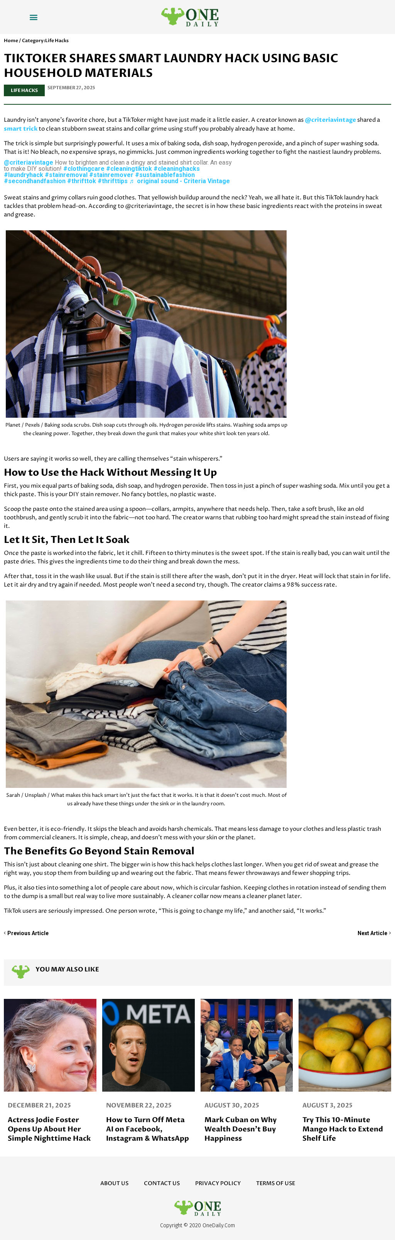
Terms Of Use (275, 1183)
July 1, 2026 (321, 1105)
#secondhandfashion (35, 181)
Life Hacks (24, 90)
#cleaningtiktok (129, 168)
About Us (114, 1183)
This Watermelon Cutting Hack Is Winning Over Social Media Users (338, 1134)
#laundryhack (23, 175)
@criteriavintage (330, 120)
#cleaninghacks (177, 168)
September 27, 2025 (71, 88)
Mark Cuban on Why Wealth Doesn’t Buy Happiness (44, 1129)
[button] (33, 16)
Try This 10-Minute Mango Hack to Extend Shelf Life (146, 1129)
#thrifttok (81, 181)
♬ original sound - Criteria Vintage (179, 181)
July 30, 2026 (226, 1105)
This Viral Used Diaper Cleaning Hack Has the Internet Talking (244, 1129)
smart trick (20, 129)
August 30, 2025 (35, 1105)
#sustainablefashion (165, 175)
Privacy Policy (218, 1183)
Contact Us (162, 1183)
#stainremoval (66, 175)
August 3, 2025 (131, 1105)
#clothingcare (84, 168)
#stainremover (111, 175)
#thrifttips (113, 181)
